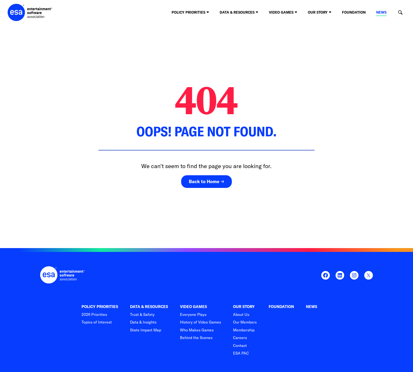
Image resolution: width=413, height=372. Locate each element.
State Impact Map (145, 330)
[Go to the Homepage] (30, 12)
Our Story (244, 306)
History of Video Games (200, 322)
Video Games (193, 306)
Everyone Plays (193, 314)
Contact (240, 345)
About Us (241, 314)
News (381, 12)
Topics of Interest (97, 322)
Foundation (354, 12)
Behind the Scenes (196, 337)
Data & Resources (149, 306)
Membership (244, 330)
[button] (400, 12)
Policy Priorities (100, 306)
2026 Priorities (94, 314)
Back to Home (204, 181)
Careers (240, 337)
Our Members (245, 322)
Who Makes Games (197, 330)
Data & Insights (143, 322)
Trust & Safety (142, 314)
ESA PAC (241, 353)
